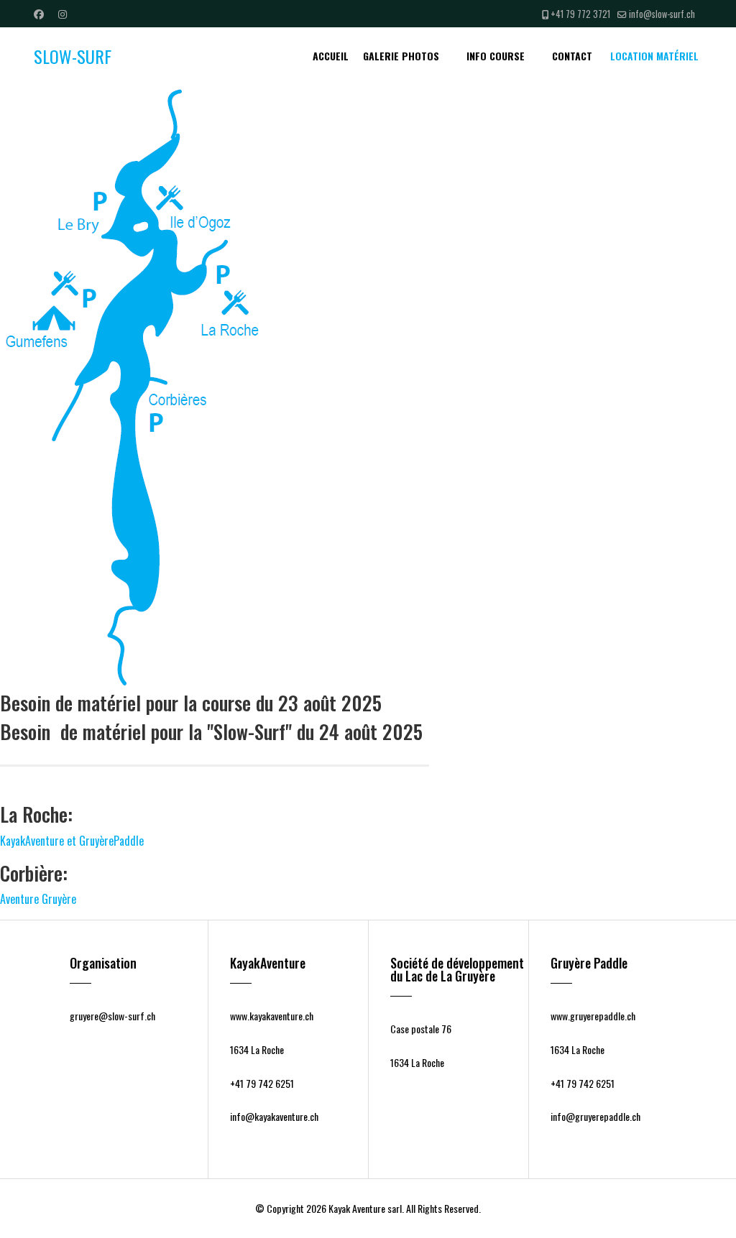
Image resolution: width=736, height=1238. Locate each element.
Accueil (331, 55)
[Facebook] (39, 13)
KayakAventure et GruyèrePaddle (72, 840)
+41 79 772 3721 (580, 14)
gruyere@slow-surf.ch (112, 1015)
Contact (572, 55)
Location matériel (654, 55)
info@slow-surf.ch (662, 14)
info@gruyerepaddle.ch (595, 1116)
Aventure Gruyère (38, 898)
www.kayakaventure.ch (271, 1015)
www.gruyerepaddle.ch (593, 1015)
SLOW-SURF (72, 56)
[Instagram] (62, 13)
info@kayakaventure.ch (274, 1116)
